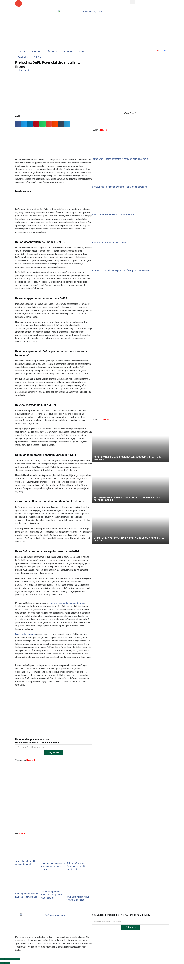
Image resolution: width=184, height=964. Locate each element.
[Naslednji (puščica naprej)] (7, 963)
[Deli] (12, 959)
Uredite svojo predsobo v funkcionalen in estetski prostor (53, 866)
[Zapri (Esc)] (17, 959)
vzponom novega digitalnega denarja (66, 603)
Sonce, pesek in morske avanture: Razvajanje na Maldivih (119, 187)
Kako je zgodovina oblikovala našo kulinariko (113, 215)
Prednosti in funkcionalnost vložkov (109, 242)
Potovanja (67, 51)
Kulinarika (52, 51)
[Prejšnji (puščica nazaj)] (2, 963)
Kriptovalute (36, 51)
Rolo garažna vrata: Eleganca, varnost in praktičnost (76, 866)
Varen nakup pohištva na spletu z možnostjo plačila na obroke (121, 270)
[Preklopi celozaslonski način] (7, 959)
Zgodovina (23, 57)
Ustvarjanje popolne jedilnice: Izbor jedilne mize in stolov (51, 895)
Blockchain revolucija (25, 634)
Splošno (37, 57)
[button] (132, 2)
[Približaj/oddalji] (2, 959)
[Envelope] (18, 3)
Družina (21, 51)
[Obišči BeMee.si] (130, 345)
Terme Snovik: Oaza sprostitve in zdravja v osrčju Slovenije (120, 159)
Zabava (81, 51)
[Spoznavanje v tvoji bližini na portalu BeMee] (54, 142)
